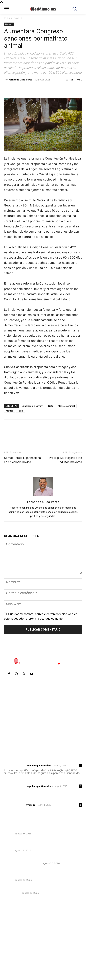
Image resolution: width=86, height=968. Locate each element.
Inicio (7, 18)
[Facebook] (8, 89)
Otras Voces (12, 893)
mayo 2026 (13, 938)
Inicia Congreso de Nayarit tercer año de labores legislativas (39, 826)
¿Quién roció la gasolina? (21, 888)
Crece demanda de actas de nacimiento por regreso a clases (42, 843)
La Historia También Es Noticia (22, 863)
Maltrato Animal (66, 405)
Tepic (20, 410)
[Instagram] (16, 674)
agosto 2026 (14, 920)
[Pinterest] (26, 89)
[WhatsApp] (36, 89)
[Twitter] (17, 89)
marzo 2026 (14, 950)
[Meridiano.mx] (43, 9)
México (9, 410)
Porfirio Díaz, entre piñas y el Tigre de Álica (34, 858)
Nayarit (18, 18)
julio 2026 (12, 926)
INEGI (50, 405)
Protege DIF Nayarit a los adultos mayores (65, 460)
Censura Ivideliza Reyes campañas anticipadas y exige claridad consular (39, 873)
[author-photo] (43, 496)
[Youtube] (31, 674)
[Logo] (43, 661)
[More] (45, 89)
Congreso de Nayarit (32, 405)
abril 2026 (13, 944)
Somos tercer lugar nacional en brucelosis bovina (22, 460)
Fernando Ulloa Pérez (20, 79)
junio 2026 (13, 932)
